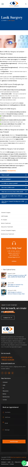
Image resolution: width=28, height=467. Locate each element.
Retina (4, 394)
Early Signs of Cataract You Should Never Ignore (15, 285)
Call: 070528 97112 (14, 255)
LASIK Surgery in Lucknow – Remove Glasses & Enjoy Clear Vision (13, 293)
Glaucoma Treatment (7, 227)
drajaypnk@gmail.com (14, 257)
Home (4, 20)
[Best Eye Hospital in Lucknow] (14, 4)
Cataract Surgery (5, 212)
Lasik (4, 385)
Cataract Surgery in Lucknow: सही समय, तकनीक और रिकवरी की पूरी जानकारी (13, 277)
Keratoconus (6, 397)
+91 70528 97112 (11, 171)
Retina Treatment (6, 223)
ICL (3, 388)
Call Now (14, 261)
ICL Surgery (4, 219)
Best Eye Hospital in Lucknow (18, 457)
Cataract (5, 382)
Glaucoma (5, 391)
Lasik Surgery (4, 216)
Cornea (5, 399)
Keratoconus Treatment (7, 234)
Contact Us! (6, 317)
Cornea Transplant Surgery (8, 230)
